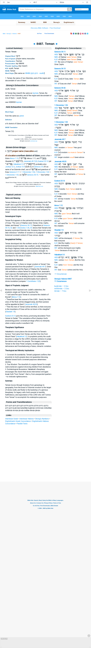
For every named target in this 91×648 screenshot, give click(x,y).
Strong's (9, 33)
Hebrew (14, 33)
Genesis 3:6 (38, 167)
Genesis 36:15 (32, 175)
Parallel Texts (22, 424)
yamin (21, 116)
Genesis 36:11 (26, 225)
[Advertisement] (45, 468)
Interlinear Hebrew (26, 419)
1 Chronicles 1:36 (28, 172)
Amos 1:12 (14, 158)
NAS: (56, 57)
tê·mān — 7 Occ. (60, 291)
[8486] (3, 296)
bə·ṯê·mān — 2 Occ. (61, 286)
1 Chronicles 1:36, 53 (24, 228)
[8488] (88, 296)
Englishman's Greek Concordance (18, 421)
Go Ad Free (4, 638)
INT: (55, 62)
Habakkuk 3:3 (18, 164)
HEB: (56, 54)
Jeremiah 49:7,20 (30, 161)
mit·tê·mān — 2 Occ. (61, 289)
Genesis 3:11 (14, 172)
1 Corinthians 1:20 (33, 281)
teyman (35, 93)
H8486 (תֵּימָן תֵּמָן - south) (34, 73)
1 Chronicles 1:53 (12, 175)
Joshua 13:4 (20, 167)
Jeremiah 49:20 (31, 304)
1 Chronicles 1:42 (42, 172)
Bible (4, 33)
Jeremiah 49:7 (40, 267)
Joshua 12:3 (10, 167)
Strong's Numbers (42, 419)
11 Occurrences (60, 274)
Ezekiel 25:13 (43, 161)
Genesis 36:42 (60, 88)
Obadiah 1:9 (10, 312)
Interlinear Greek (11, 419)
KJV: (56, 59)
